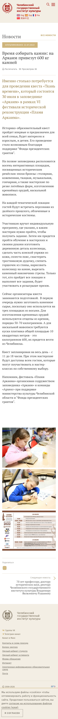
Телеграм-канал (12, 634)
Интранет (6, 663)
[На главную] (7, 8)
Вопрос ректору (10, 647)
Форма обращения (11, 659)
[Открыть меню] (53, 6)
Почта (5, 673)
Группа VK (10, 630)
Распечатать (11, 69)
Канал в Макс (8, 638)
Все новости (48, 35)
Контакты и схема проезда (15, 643)
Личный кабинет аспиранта (15, 655)
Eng (22, 15)
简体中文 (25, 18)
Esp (30, 15)
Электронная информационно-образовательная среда (26, 668)
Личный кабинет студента (15, 651)
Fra (38, 15)
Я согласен (12, 713)
